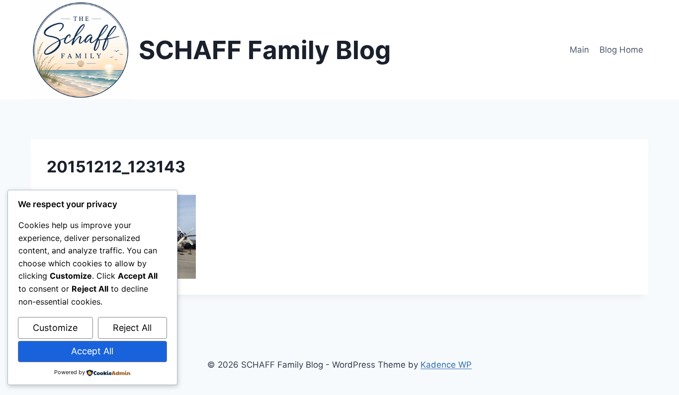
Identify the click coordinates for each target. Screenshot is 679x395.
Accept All (92, 351)
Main (579, 50)
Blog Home (621, 50)
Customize (55, 327)
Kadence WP (446, 365)
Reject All (132, 327)
